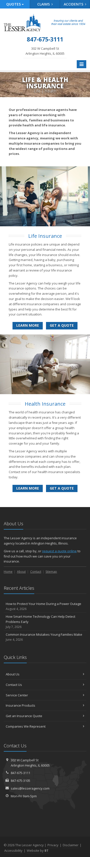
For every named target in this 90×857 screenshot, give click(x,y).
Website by (37, 850)
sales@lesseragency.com (30, 788)
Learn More (27, 325)
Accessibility (13, 850)
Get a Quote (62, 325)
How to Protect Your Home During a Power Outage (43, 606)
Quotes (14, 4)
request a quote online (59, 551)
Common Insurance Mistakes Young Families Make (44, 637)
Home (8, 572)
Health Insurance (45, 403)
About (21, 572)
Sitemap (51, 572)
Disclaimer (70, 845)
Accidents (74, 4)
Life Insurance (45, 236)
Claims (44, 4)
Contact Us (14, 684)
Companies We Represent (26, 726)
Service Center (17, 695)
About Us (13, 674)
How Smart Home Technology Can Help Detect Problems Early (40, 621)
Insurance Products (20, 705)
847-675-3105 (20, 780)
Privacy (53, 845)
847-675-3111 (20, 773)
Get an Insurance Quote (24, 716)
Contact (35, 572)
